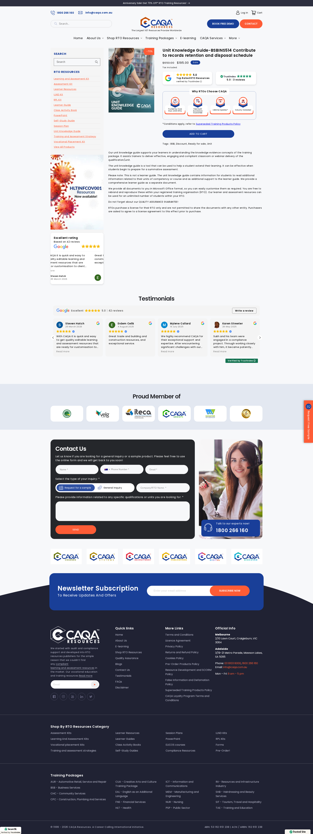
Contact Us (123, 446)
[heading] (123, 403)
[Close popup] (218, 383)
